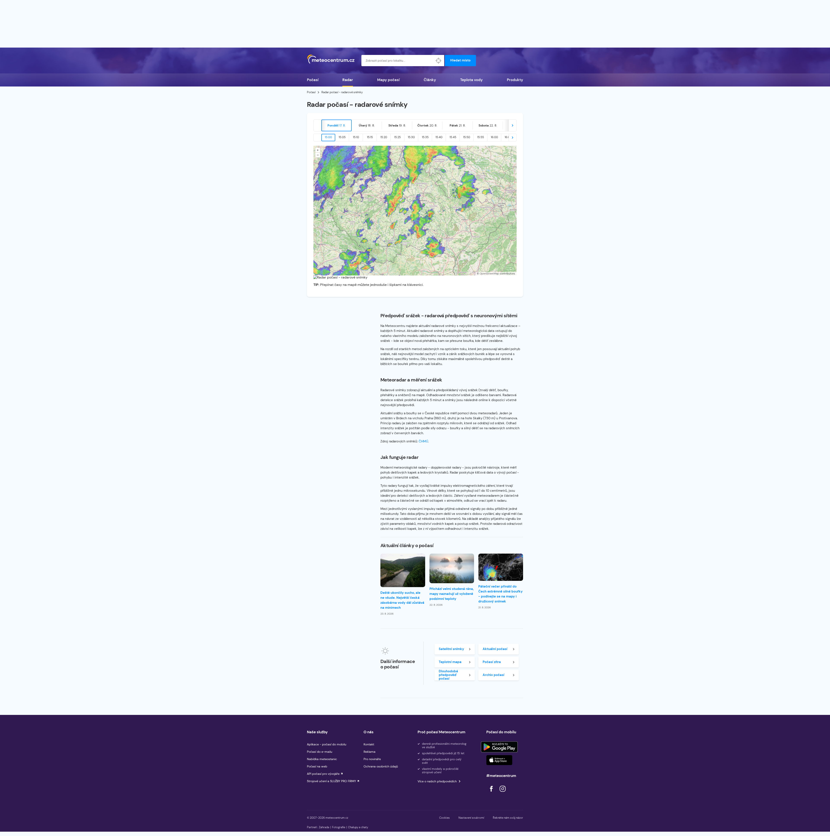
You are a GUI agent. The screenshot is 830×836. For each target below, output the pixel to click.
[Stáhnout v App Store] (499, 760)
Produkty (515, 79)
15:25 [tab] (397, 137)
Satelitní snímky (451, 649)
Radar (347, 79)
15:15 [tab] (370, 137)
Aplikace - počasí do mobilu (326, 744)
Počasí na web (317, 766)
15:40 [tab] (439, 137)
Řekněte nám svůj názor (508, 818)
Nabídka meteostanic (322, 759)
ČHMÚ (423, 441)
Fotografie (338, 827)
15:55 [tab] (480, 137)
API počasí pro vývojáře (323, 774)
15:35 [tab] (425, 137)
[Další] (512, 125)
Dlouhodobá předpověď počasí (448, 675)
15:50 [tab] (466, 137)
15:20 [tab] (383, 137)
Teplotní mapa (450, 662)
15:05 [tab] (342, 137)
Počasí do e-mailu (319, 752)
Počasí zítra (492, 662)
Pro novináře (372, 759)
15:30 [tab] (411, 137)
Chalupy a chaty (358, 827)
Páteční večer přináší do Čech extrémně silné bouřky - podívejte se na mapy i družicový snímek (500, 594)
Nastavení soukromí (471, 818)
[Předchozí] (317, 125)
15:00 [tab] (328, 137)
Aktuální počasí (495, 649)
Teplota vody (471, 79)
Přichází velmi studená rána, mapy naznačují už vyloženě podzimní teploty (451, 594)
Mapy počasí (388, 79)
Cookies (444, 818)
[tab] (336, 125)
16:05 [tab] (508, 137)
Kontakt (369, 744)
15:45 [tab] (453, 137)
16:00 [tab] (494, 137)
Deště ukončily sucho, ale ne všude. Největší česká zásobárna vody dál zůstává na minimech (402, 600)
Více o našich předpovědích (437, 781)
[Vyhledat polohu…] (438, 60)
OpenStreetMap (489, 273)
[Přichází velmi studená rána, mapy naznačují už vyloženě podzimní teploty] (451, 568)
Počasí (312, 79)
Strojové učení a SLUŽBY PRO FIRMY (331, 781)
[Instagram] (502, 793)
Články (430, 79)
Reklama (369, 752)
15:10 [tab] (356, 137)
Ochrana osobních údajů (381, 766)
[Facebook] (491, 793)
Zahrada (324, 827)
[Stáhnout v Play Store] (499, 747)
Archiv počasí (493, 675)
